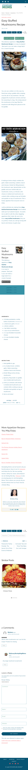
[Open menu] (25, 7)
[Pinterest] (8, 1)
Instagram (22, 469)
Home (3, 12)
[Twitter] (12, 509)
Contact (14, 761)
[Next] (25, 580)
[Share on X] (14, 32)
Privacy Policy (21, 759)
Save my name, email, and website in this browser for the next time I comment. (13, 728)
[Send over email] (19, 32)
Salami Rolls (5, 458)
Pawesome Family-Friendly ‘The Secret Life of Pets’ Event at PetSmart (7, 545)
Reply (4, 645)
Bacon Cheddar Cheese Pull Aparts (12, 462)
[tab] (11, 597)
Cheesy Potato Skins (7, 434)
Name (4, 709)
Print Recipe (20, 38)
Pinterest (18, 476)
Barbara (10, 632)
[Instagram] (5, 1)
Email (4, 716)
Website (4, 723)
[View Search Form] (25, 2)
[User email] (17, 509)
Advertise (11, 759)
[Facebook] (3, 1)
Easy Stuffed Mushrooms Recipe (17, 535)
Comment (5, 686)
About (5, 759)
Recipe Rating (6, 680)
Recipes (7, 12)
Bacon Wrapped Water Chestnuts (11, 438)
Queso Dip (4, 454)
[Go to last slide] (3, 580)
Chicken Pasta (7, 591)
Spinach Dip (5, 443)
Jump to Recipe (9, 38)
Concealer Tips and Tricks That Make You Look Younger (20, 544)
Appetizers (13, 12)
